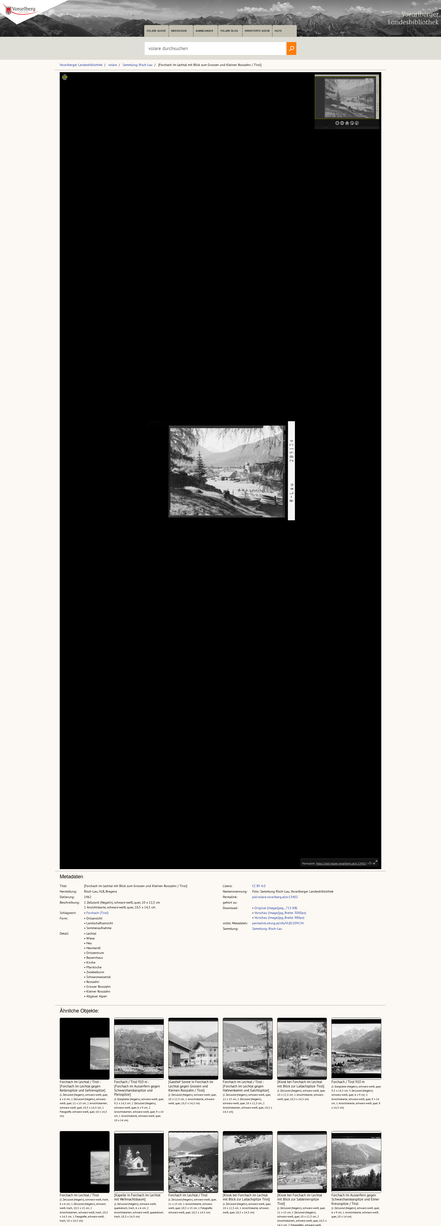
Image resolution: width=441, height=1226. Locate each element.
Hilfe (278, 30)
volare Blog (229, 30)
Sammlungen (204, 30)
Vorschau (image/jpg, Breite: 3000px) (280, 913)
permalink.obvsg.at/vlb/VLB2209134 (278, 923)
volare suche (156, 30)
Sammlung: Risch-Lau (138, 65)
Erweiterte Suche (257, 30)
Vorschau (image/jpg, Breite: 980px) (279, 918)
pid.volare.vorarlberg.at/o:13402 (275, 897)
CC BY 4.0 (259, 886)
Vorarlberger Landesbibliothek (81, 65)
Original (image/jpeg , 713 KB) (275, 908)
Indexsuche (179, 30)
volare (112, 65)
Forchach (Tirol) (97, 913)
